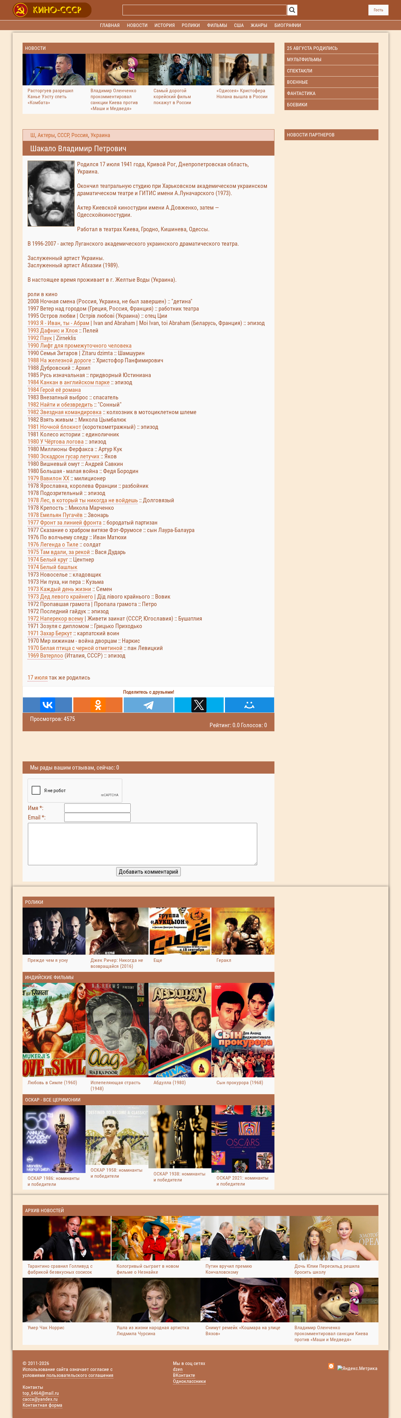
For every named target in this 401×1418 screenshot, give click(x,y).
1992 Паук (40, 338)
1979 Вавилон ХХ (48, 478)
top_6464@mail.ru (41, 1393)
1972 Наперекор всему (55, 618)
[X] (199, 704)
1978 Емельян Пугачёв (55, 515)
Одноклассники (189, 1381)
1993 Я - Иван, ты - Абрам (58, 323)
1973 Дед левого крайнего (60, 596)
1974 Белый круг (48, 559)
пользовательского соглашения (79, 1375)
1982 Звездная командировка (65, 412)
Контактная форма (42, 1405)
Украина (100, 135)
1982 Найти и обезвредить (60, 404)
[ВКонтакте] (47, 704)
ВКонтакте (184, 1375)
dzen (178, 1369)
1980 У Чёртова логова (56, 441)
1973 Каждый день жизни (59, 589)
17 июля (38, 677)
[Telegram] (148, 704)
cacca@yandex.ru (40, 1399)
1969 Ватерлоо (45, 655)
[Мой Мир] (249, 704)
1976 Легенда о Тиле (53, 544)
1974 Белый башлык (52, 567)
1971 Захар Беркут (50, 633)
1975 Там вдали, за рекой (59, 552)
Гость (378, 10)
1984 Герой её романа (54, 389)
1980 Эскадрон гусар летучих (63, 456)
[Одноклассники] (97, 704)
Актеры (46, 135)
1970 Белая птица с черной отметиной (75, 648)
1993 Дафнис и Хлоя (53, 330)
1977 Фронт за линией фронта (65, 522)
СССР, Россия (72, 135)
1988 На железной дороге (59, 360)
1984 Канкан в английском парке (69, 382)
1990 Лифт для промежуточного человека (80, 345)
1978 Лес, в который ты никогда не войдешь (83, 500)
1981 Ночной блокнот (54, 426)
